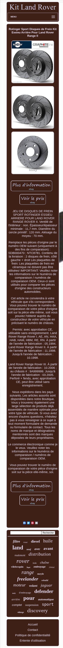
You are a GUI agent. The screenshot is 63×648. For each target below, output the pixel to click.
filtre (16, 541)
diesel (35, 541)
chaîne (44, 562)
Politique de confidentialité (32, 635)
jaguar (46, 585)
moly (14, 593)
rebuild (44, 580)
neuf (29, 549)
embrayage (40, 566)
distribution (40, 554)
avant (48, 548)
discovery (37, 610)
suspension (31, 605)
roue (25, 542)
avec (37, 549)
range (28, 572)
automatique (46, 599)
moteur (19, 585)
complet (17, 605)
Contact (33, 630)
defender (43, 591)
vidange (20, 612)
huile (48, 540)
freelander (27, 579)
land (17, 547)
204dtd (51, 567)
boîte (35, 563)
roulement (20, 555)
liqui (28, 567)
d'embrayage (25, 592)
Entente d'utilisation (33, 640)
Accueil (33, 624)
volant (33, 585)
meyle (40, 573)
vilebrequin (17, 566)
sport (48, 604)
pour (29, 598)
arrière (16, 599)
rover (22, 561)
